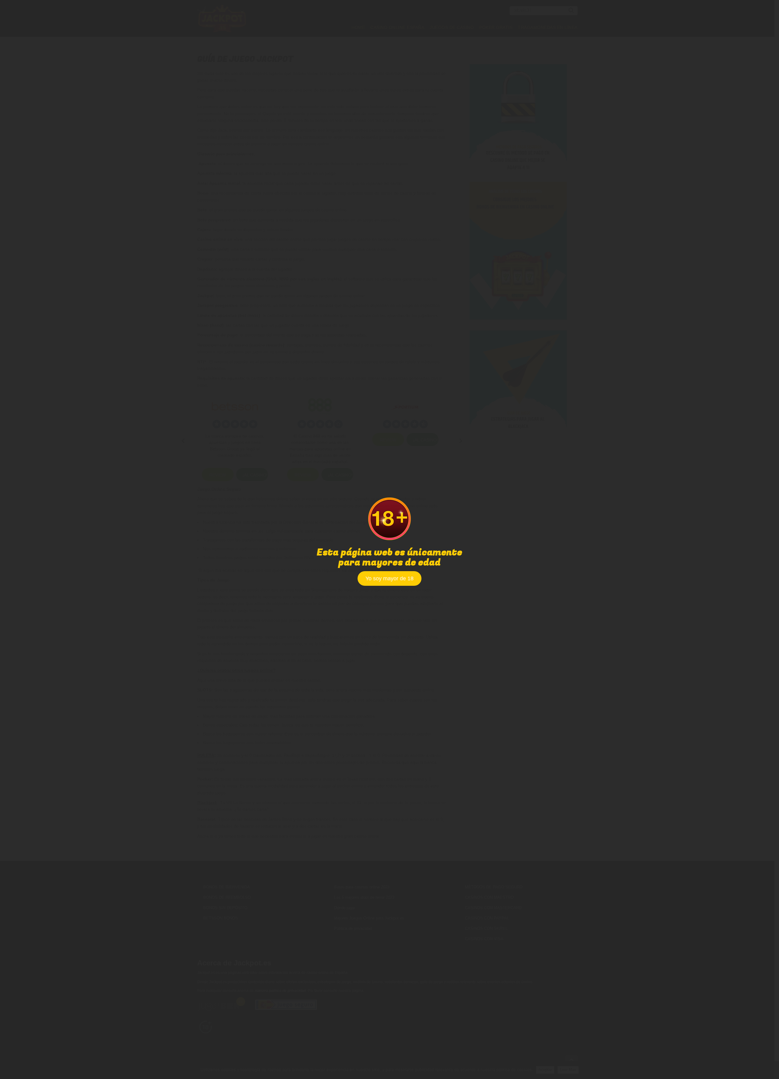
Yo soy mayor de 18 (389, 578)
